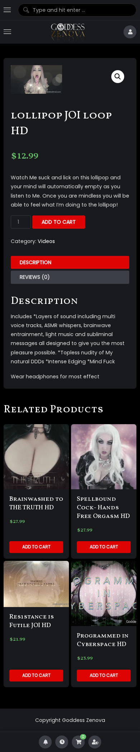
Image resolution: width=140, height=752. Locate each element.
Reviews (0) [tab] (35, 277)
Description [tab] (35, 262)
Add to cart (59, 221)
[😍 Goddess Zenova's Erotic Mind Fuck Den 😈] (67, 32)
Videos (46, 241)
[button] (117, 76)
